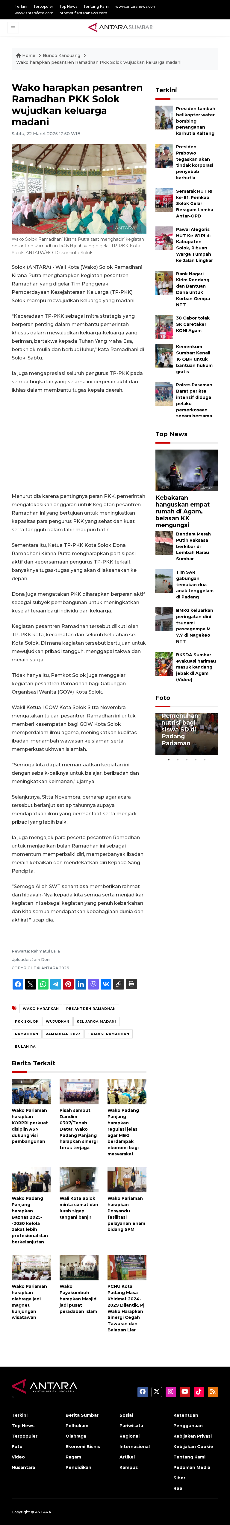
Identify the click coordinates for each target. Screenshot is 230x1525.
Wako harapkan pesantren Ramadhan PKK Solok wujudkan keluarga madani (98, 62)
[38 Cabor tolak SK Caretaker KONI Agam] (164, 327)
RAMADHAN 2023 (63, 1034)
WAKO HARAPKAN (41, 1009)
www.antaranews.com (136, 6)
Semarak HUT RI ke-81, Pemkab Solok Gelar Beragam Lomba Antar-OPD (194, 204)
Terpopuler (43, 6)
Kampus (128, 1467)
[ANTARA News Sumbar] (121, 27)
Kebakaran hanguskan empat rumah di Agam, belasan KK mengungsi (182, 511)
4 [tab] (196, 759)
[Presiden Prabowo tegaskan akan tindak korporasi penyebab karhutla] (164, 155)
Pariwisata (131, 1425)
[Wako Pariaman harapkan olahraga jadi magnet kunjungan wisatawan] (31, 1267)
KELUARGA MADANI (96, 1021)
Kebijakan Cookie (193, 1446)
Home (29, 55)
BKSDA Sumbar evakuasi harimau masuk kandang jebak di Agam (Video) (196, 667)
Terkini (21, 6)
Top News (68, 6)
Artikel (127, 1457)
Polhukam (77, 1425)
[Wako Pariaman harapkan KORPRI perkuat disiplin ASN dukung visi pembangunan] (31, 1091)
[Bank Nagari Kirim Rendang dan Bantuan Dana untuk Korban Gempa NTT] (164, 282)
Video (18, 1457)
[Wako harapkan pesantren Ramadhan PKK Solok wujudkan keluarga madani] (186, 470)
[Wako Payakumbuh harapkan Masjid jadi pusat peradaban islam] (79, 1267)
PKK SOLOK (27, 1021)
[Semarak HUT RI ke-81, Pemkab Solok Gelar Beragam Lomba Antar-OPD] (164, 200)
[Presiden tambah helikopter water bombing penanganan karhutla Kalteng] (164, 117)
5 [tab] (205, 759)
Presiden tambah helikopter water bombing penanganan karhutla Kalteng (195, 121)
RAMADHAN (26, 1034)
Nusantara (23, 1467)
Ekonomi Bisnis (83, 1446)
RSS (177, 1488)
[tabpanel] (186, 734)
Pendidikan (78, 1467)
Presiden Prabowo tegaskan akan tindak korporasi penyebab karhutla (194, 162)
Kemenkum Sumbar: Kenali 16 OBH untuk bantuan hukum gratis (194, 359)
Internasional (134, 1446)
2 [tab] (178, 759)
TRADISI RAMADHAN (108, 1034)
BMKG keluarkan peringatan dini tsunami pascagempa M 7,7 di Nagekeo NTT (194, 626)
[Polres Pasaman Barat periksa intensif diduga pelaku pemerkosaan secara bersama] (164, 393)
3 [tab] (187, 759)
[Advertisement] (79, 443)
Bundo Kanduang (62, 55)
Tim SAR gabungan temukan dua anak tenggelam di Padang (195, 584)
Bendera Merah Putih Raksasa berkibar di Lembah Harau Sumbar (193, 546)
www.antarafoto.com (34, 13)
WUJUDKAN (57, 1021)
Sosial (126, 1415)
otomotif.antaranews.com (83, 13)
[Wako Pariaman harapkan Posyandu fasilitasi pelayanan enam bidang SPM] (127, 1179)
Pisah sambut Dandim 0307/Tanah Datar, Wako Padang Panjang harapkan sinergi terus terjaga (79, 1129)
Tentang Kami (96, 6)
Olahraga (76, 1436)
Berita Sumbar (82, 1415)
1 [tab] (169, 759)
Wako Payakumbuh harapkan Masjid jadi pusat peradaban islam (78, 1299)
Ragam (73, 1457)
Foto (162, 697)
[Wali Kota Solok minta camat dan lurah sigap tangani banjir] (79, 1179)
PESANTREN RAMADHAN (91, 1009)
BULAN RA (25, 1046)
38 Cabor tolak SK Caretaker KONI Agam (193, 324)
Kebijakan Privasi (192, 1436)
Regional (129, 1436)
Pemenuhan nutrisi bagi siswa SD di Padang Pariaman (179, 729)
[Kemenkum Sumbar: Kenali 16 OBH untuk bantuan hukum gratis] (164, 355)
